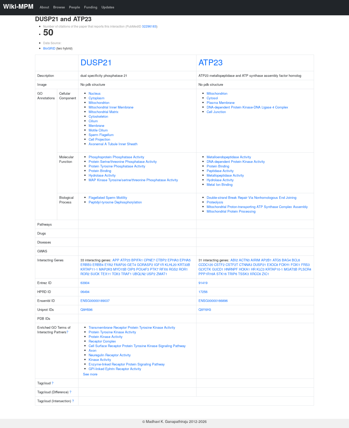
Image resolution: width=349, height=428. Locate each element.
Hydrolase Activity (102, 175)
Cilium (93, 120)
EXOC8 (272, 264)
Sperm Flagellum (101, 134)
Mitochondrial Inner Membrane (111, 107)
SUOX (95, 273)
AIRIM (255, 260)
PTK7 (154, 269)
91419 (203, 282)
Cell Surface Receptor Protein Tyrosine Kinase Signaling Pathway (137, 345)
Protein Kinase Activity (106, 336)
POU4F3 (142, 269)
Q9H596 (86, 309)
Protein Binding (100, 170)
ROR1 (183, 269)
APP (115, 260)
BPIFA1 (137, 260)
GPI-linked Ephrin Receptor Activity (115, 368)
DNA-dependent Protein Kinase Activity (236, 161)
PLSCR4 (304, 269)
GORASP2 (145, 264)
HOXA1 (244, 269)
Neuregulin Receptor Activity (110, 354)
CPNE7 (149, 260)
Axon (92, 350)
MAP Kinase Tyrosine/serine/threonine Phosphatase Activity (133, 179)
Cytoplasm (96, 97)
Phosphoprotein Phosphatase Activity (116, 156)
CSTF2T (232, 264)
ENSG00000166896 (213, 300)
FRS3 (305, 264)
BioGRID (49, 48)
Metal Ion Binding (219, 184)
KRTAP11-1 (89, 269)
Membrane (96, 125)
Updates (107, 7)
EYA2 (108, 264)
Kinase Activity (100, 359)
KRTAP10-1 (274, 269)
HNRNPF (231, 269)
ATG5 (277, 260)
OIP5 (131, 269)
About (44, 7)
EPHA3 (173, 260)
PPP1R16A (207, 273)
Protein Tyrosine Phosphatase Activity (117, 166)
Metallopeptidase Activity (225, 175)
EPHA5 (185, 260)
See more (90, 374)
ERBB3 (85, 264)
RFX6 (163, 269)
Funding (90, 7)
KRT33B (184, 264)
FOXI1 (295, 264)
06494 (84, 291)
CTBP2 (161, 260)
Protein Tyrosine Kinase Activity (112, 331)
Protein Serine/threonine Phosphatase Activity (123, 161)
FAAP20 (120, 264)
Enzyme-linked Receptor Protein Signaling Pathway (127, 364)
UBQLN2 (139, 273)
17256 (203, 291)
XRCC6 (255, 273)
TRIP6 (232, 273)
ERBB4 (97, 264)
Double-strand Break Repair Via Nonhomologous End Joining (251, 197)
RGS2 (173, 269)
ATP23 (211, 62)
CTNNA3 (245, 264)
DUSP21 (96, 62)
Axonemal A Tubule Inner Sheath (113, 143)
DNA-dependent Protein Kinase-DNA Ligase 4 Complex (247, 107)
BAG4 (286, 260)
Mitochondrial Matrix (104, 111)
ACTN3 (244, 260)
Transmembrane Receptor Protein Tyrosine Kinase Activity (132, 327)
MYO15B (119, 269)
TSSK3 (243, 273)
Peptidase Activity (220, 170)
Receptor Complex (102, 341)
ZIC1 (265, 273)
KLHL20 (171, 264)
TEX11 (106, 273)
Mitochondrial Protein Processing (231, 211)
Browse (59, 7)
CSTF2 (219, 264)
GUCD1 (217, 269)
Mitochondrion (99, 102)
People (74, 7)
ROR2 (84, 273)
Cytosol (212, 97)
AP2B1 (266, 260)
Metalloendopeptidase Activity (229, 156)
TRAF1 (126, 273)
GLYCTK (205, 269)
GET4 (131, 264)
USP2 (151, 273)
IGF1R (159, 264)
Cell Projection (99, 139)
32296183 (149, 26)
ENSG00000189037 (95, 300)
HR (253, 269)
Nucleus (95, 93)
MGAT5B (290, 269)
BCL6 (296, 260)
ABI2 (234, 260)
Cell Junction (216, 111)
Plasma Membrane (221, 102)
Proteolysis (215, 202)
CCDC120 (206, 264)
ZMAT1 (161, 273)
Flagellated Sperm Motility (108, 197)
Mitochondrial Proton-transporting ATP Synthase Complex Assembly (257, 206)
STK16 (221, 273)
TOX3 (116, 273)
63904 (84, 282)
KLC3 (260, 269)
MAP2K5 (105, 269)
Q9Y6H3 (205, 309)
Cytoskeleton (98, 116)
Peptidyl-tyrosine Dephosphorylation (115, 202)
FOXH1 (284, 264)
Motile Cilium (98, 130)
